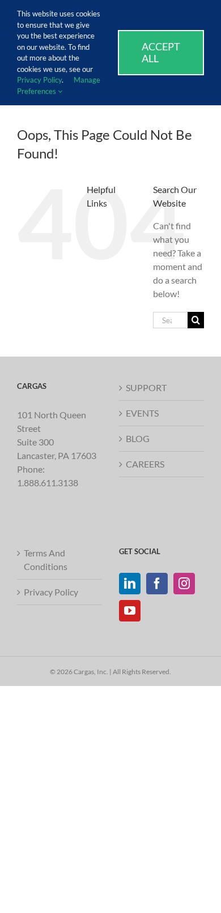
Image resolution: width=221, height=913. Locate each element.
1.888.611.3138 (47, 482)
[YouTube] (130, 610)
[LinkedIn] (130, 583)
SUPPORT (146, 387)
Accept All (161, 52)
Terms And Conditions (45, 559)
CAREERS (145, 463)
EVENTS (142, 413)
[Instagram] (184, 583)
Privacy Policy (51, 591)
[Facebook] (157, 583)
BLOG (138, 438)
